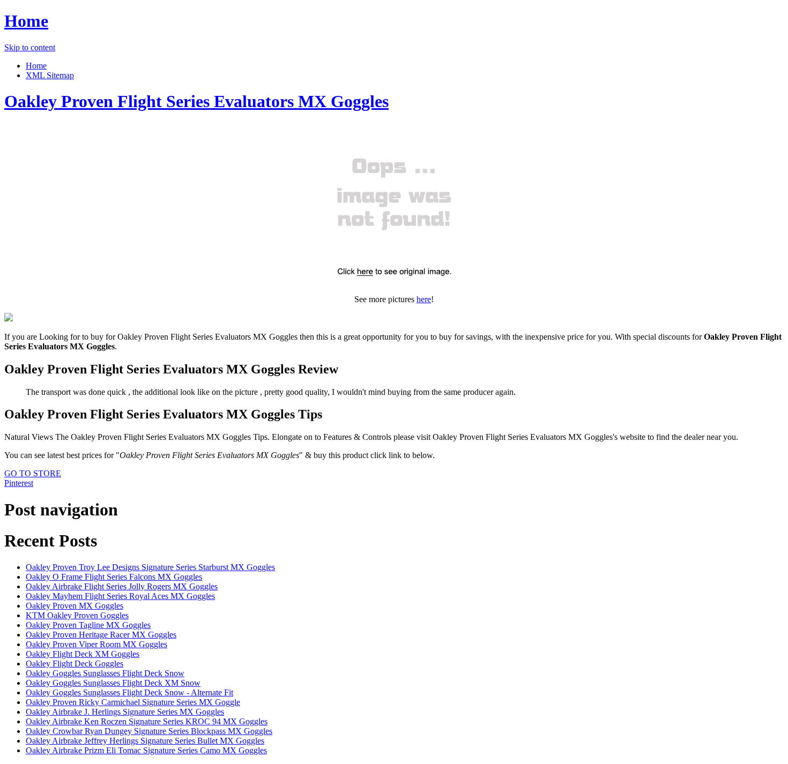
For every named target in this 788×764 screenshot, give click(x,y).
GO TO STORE (32, 473)
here (424, 299)
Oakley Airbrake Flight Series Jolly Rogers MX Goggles (122, 586)
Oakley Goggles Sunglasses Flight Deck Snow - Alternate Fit (129, 692)
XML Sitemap (50, 75)
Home (26, 21)
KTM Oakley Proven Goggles (77, 615)
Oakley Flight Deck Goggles (74, 663)
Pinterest (18, 483)
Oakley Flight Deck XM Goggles (82, 653)
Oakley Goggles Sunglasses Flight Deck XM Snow (113, 682)
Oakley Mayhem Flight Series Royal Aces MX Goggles (120, 596)
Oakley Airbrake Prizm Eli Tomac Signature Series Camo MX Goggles (146, 750)
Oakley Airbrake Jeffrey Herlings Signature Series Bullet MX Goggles (145, 740)
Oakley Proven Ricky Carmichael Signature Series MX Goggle (133, 702)
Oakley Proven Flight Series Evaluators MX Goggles (196, 101)
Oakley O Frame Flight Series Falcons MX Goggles (114, 576)
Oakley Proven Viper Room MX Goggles (96, 644)
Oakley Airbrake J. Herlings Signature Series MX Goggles (125, 711)
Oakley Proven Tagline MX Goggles (88, 625)
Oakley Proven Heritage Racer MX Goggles (101, 634)
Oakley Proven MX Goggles (74, 605)
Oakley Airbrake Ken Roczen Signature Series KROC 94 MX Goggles (146, 721)
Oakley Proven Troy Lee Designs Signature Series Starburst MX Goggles (150, 567)
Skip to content (29, 47)
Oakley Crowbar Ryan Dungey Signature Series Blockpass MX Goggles (149, 731)
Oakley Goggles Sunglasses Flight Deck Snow (105, 673)
